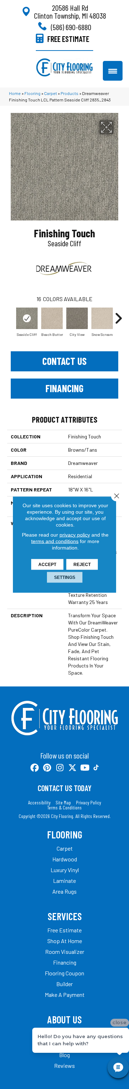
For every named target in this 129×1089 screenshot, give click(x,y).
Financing (64, 388)
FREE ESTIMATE (68, 38)
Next (118, 314)
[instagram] (60, 768)
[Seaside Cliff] (26, 318)
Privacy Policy (88, 802)
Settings (64, 577)
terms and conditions (54, 541)
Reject (82, 564)
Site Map (63, 802)
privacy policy (74, 535)
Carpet (50, 93)
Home (15, 93)
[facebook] (35, 768)
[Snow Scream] (102, 318)
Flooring (32, 93)
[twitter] (72, 768)
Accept (47, 564)
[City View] (77, 318)
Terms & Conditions (64, 807)
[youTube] (85, 768)
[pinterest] (47, 768)
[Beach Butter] (51, 318)
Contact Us (64, 361)
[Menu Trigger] (113, 71)
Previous (10, 314)
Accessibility (39, 802)
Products (69, 93)
